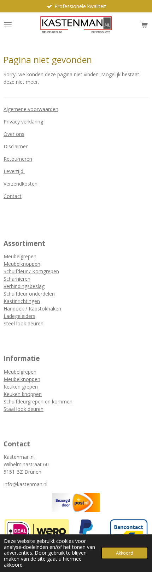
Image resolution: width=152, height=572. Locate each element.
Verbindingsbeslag (24, 286)
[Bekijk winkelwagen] (144, 24)
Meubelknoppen (22, 263)
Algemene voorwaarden (31, 109)
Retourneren (18, 158)
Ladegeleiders (19, 316)
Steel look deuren (23, 323)
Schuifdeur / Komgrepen (31, 271)
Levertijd (14, 171)
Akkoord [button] (124, 553)
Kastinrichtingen (22, 301)
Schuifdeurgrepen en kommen (38, 401)
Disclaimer (16, 146)
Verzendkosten (20, 183)
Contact (13, 196)
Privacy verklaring (23, 121)
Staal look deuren (23, 409)
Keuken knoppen (23, 394)
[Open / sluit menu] (8, 24)
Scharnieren (17, 278)
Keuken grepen (21, 386)
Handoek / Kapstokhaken (32, 308)
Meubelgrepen (20, 256)
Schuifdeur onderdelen (29, 293)
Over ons (14, 134)
